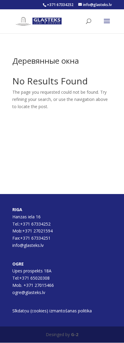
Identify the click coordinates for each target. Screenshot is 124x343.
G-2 (74, 334)
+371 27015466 (38, 285)
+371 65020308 (34, 278)
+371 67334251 (35, 238)
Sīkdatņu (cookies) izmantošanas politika (52, 311)
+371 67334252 (60, 4)
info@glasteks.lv (28, 245)
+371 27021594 (38, 231)
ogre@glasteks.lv (28, 292)
